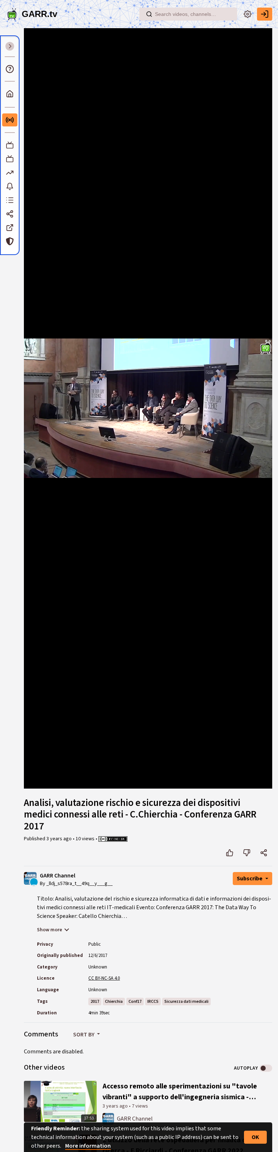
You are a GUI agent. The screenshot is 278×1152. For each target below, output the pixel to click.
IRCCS (153, 1001)
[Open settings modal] (247, 14)
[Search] (149, 14)
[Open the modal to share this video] (263, 853)
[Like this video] (229, 853)
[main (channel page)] (108, 1118)
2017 (94, 1001)
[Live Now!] (9, 119)
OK (255, 1137)
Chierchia (114, 1001)
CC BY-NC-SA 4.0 (104, 978)
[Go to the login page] (264, 14)
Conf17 (135, 1001)
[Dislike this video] (246, 853)
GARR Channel (57, 876)
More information (88, 1146)
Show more (49, 929)
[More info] (9, 69)
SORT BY (84, 1035)
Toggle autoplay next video (266, 1068)
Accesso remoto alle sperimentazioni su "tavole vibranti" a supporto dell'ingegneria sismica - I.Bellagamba (179, 1092)
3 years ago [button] (59, 838)
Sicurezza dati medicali (186, 1001)
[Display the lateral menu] (9, 46)
